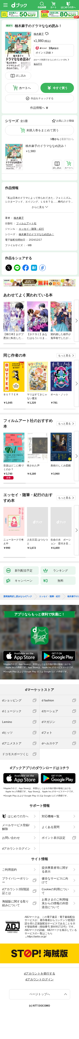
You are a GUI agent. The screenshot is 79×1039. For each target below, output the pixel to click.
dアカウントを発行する (39, 973)
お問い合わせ (11, 837)
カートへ (25, 88)
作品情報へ (37, 107)
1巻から (54, 139)
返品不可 (38, 64)
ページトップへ (39, 994)
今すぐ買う (60, 88)
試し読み (21, 75)
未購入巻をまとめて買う (42, 130)
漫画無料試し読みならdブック (17, 596)
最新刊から (67, 139)
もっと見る (64, 355)
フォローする (47, 34)
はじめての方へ (18, 816)
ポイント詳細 (43, 52)
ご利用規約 (9, 869)
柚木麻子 (39, 33)
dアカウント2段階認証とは (15, 891)
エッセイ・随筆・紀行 (31, 228)
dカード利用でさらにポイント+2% (50, 60)
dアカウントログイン (16, 848)
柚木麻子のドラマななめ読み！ (46, 146)
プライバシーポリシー (15, 880)
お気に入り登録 (65, 120)
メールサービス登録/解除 (15, 827)
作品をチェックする (42, 98)
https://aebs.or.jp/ (36, 936)
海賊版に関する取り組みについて (15, 903)
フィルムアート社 (26, 223)
